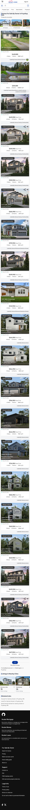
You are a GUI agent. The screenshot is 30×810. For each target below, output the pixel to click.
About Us (4, 762)
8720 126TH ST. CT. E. (7, 142)
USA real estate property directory (11, 779)
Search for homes (6, 751)
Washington (18, 668)
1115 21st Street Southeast (9, 48)
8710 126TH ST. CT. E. (7, 646)
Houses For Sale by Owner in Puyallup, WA (12, 699)
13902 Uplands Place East (9, 237)
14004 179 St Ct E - (6, 330)
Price (12, 9)
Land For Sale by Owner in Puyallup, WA (12, 701)
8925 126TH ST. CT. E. (7, 583)
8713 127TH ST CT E (6, 205)
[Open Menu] (2, 1)
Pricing (4, 754)
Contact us (5, 770)
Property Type (5, 9)
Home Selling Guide (7, 759)
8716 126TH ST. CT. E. (7, 614)
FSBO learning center (7, 776)
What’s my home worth (8, 756)
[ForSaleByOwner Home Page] (13, 2)
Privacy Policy (5, 789)
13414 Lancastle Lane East (9, 79)
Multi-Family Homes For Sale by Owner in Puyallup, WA (12, 704)
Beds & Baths (19, 9)
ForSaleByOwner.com (7, 668)
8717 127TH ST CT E (6, 111)
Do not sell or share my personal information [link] (13, 795)
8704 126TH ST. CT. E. (7, 268)
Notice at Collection (7, 792)
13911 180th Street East (8, 300)
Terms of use (5, 786)
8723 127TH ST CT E (6, 174)
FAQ (3, 773)
